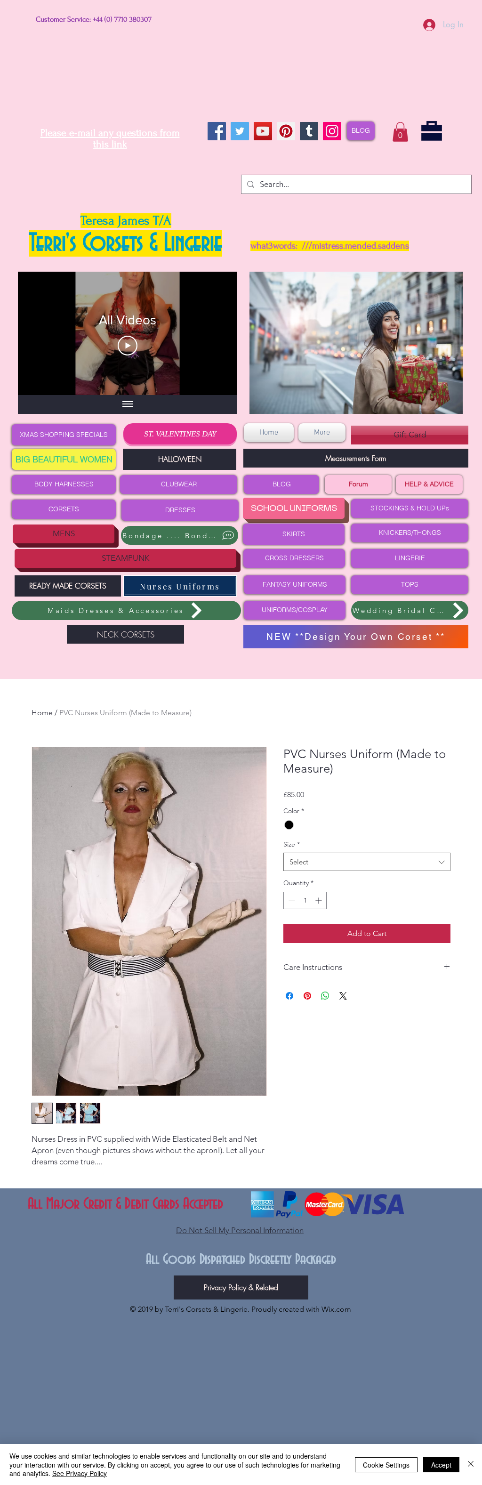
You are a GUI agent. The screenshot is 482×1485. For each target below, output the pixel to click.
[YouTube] (263, 131)
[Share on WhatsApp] (325, 995)
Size (291, 844)
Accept (441, 1464)
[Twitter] (240, 131)
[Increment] (319, 900)
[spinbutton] (305, 900)
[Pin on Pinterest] (307, 995)
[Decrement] (291, 900)
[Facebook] (217, 131)
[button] (400, 132)
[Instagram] (332, 131)
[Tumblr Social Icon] (309, 131)
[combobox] (366, 862)
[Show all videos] (127, 404)
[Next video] (217, 333)
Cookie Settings (386, 1464)
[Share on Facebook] (289, 995)
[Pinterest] (286, 131)
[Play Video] (127, 345)
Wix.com (336, 1309)
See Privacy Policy (79, 1473)
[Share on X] (343, 995)
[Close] (470, 1464)
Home (42, 712)
